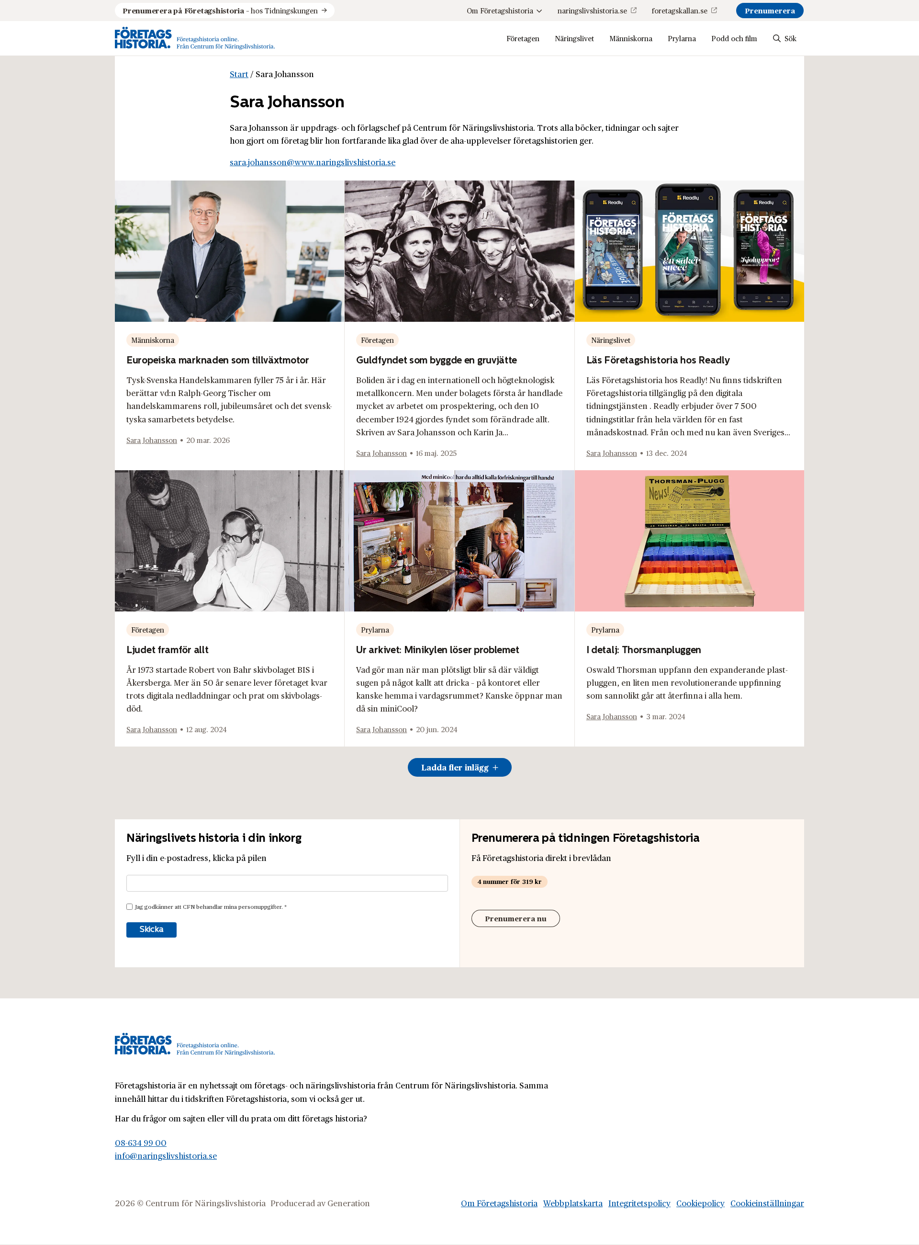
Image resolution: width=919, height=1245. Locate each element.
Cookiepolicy (700, 1203)
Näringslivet (574, 38)
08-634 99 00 (141, 1142)
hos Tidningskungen (220, 10)
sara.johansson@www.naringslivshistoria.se (312, 162)
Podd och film (734, 38)
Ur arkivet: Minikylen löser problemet (437, 649)
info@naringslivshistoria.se (166, 1155)
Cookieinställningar (767, 1203)
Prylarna (682, 38)
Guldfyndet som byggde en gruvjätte (436, 359)
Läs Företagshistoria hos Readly (658, 359)
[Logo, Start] (195, 38)
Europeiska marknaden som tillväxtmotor (217, 359)
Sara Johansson (151, 440)
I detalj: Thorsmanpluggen (644, 649)
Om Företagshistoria (500, 10)
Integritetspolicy (639, 1203)
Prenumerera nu (516, 918)
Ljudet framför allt (167, 649)
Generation (348, 1203)
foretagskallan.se (679, 10)
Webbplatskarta (573, 1203)
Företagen (522, 38)
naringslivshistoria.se (592, 10)
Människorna (630, 38)
